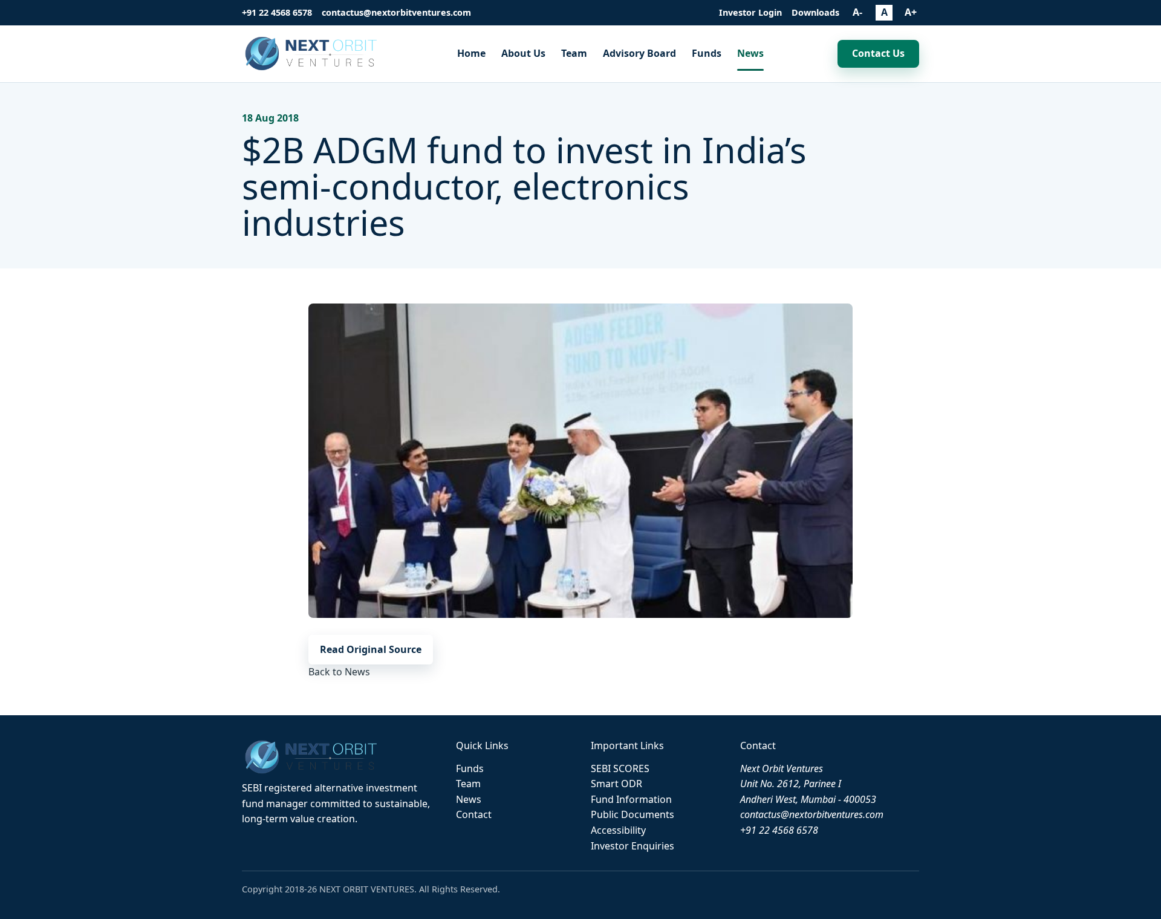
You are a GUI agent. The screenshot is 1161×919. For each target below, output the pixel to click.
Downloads (815, 12)
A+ (911, 12)
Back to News (339, 671)
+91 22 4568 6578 (277, 12)
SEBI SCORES (620, 768)
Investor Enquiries (632, 845)
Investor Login (750, 12)
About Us (523, 53)
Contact (474, 814)
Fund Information (631, 799)
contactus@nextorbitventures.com (396, 12)
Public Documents (632, 814)
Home (471, 53)
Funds (706, 53)
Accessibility (618, 830)
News (750, 53)
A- (857, 12)
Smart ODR (616, 783)
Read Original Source (370, 649)
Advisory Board (639, 53)
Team (574, 53)
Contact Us (878, 53)
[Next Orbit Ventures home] (312, 53)
